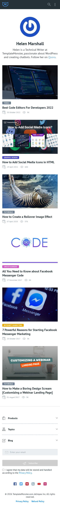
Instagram (33, 483)
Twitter (21, 483)
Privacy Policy (25, 472)
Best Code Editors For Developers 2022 (27, 108)
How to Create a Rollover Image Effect (27, 217)
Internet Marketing (13, 325)
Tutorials (8, 212)
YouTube (39, 484)
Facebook (15, 483)
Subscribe (33, 463)
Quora (52, 57)
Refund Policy (38, 501)
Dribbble (45, 483)
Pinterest (27, 483)
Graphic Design (11, 157)
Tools (6, 103)
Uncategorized (10, 266)
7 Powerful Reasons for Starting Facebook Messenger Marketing (29, 332)
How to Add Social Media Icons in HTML (28, 162)
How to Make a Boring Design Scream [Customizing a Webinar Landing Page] (27, 390)
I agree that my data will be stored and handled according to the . (27, 471)
